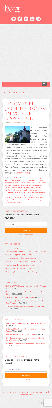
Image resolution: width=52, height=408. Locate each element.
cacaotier (35, 180)
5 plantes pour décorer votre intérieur (19, 265)
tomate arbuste (18, 200)
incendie (29, 190)
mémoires (16, 195)
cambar (41, 180)
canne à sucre (9, 183)
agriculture (27, 178)
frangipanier (15, 187)
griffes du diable (36, 187)
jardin (7, 192)
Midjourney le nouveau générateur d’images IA (23, 272)
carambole (18, 183)
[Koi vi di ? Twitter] (13, 18)
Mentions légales (9, 392)
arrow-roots (14, 180)
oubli (28, 195)
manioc (43, 192)
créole (44, 183)
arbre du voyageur (37, 178)
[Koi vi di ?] (26, 8)
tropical (26, 200)
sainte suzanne (34, 197)
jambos (40, 190)
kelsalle (11, 192)
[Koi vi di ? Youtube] (32, 18)
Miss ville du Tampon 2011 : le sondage (20, 297)
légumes (18, 192)
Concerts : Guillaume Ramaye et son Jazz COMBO (24, 261)
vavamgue (32, 200)
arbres (7, 180)
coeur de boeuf (36, 183)
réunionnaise (24, 197)
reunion (16, 197)
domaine (28, 185)
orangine (24, 195)
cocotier (28, 183)
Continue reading (24, 173)
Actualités (16, 178)
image (24, 190)
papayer (33, 195)
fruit (20, 187)
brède (25, 180)
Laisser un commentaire (13, 202)
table (11, 200)
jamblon (35, 190)
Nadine (23, 122)
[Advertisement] (26, 53)
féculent (7, 187)
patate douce (41, 195)
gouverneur (26, 187)
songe (7, 200)
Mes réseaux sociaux (26, 392)
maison (23, 192)
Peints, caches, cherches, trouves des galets (22, 258)
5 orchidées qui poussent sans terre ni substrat (23, 248)
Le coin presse (41, 392)
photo (7, 197)
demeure (8, 185)
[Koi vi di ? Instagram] (38, 18)
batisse (20, 180)
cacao (30, 180)
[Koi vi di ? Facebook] (19, 18)
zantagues (40, 200)
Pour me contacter (25, 394)
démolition (21, 185)
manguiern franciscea (34, 192)
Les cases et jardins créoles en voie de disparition (25, 111)
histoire (7, 190)
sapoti (41, 197)
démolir (14, 185)
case (23, 183)
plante (11, 197)
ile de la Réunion (16, 190)
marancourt (9, 195)
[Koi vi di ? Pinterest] (26, 18)
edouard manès (37, 185)
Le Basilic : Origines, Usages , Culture (19, 255)
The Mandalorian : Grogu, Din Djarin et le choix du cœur (26, 251)
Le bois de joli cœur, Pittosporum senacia (20, 268)
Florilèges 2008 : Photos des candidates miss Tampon (25, 286)
